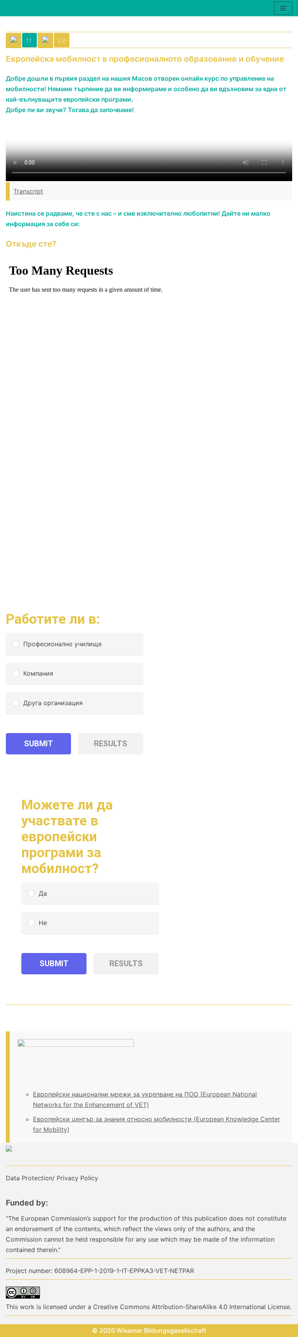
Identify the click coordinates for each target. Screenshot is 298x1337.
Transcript (28, 191)
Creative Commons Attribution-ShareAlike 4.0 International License (191, 1307)
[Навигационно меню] (283, 8)
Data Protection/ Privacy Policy (52, 1178)
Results (110, 743)
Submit (38, 743)
